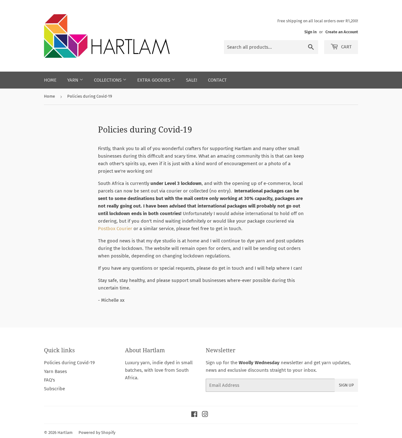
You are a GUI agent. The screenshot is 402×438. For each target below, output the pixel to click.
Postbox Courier (115, 228)
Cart (346, 47)
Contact (217, 80)
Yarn (73, 80)
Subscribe (54, 389)
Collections (108, 80)
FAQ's (49, 380)
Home (50, 80)
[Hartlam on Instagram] (205, 415)
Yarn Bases (55, 371)
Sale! (191, 80)
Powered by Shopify (97, 432)
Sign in (310, 32)
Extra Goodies (154, 80)
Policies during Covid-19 (69, 362)
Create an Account (341, 32)
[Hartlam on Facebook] (194, 415)
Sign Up (346, 385)
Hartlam (65, 432)
